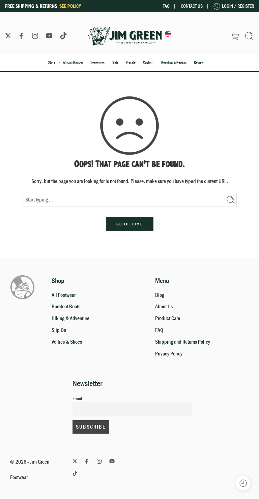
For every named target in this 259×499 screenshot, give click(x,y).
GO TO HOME (129, 224)
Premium (97, 62)
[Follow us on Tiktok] (63, 35)
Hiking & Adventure (70, 318)
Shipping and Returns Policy (182, 342)
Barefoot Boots (66, 307)
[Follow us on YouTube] (49, 35)
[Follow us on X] (8, 36)
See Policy (70, 6)
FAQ (166, 6)
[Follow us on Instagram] (35, 35)
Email (77, 398)
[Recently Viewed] (243, 483)
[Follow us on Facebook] (21, 35)
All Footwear (64, 295)
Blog (159, 295)
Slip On (59, 330)
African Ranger (73, 62)
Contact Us (192, 6)
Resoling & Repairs (173, 62)
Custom (148, 62)
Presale (131, 62)
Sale (115, 62)
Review (198, 62)
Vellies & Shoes (67, 342)
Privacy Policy (168, 354)
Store (51, 62)
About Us (164, 307)
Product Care (167, 318)
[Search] (249, 36)
